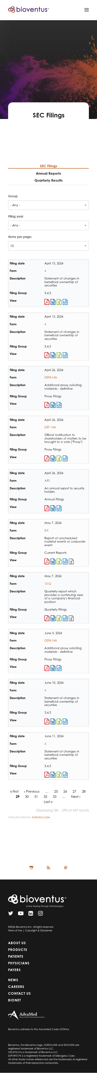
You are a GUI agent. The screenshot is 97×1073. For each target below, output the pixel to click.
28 (83, 791)
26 (65, 791)
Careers (16, 987)
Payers (14, 970)
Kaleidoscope (41, 817)
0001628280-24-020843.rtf (53, 561)
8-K (46, 530)
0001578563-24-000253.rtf (53, 721)
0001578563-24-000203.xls (59, 355)
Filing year (15, 216)
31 (36, 796)
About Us (17, 943)
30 (27, 796)
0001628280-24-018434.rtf (53, 508)
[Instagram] (40, 914)
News (13, 980)
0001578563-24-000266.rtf (53, 775)
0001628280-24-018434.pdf (46, 508)
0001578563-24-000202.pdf (46, 302)
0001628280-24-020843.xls (59, 561)
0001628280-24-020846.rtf (53, 618)
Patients (15, 956)
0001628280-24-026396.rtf (53, 668)
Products (17, 950)
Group (13, 196)
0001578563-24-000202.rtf (53, 302)
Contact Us (19, 993)
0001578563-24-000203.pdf (46, 355)
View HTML (65, 302)
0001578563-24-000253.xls (59, 721)
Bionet (14, 1000)
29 (17, 796)
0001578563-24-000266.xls (59, 775)
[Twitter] (10, 914)
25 (56, 791)
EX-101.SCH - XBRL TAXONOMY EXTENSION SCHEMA (71, 561)
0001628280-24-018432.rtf (53, 405)
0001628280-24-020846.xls (59, 618)
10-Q (47, 583)
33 (54, 796)
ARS (47, 480)
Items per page (19, 237)
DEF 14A (50, 427)
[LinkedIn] (30, 914)
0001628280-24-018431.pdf (46, 458)
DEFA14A (50, 377)
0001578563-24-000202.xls (59, 302)
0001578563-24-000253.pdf (46, 721)
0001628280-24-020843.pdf (46, 561)
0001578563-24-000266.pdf (46, 775)
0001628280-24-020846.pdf (46, 618)
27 (74, 791)
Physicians (19, 963)
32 (45, 796)
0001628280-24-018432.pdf (46, 405)
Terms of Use (15, 930)
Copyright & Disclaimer (38, 930)
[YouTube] (20, 914)
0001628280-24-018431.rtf (53, 458)
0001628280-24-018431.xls (59, 458)
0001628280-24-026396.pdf (46, 668)
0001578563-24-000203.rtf (53, 355)
